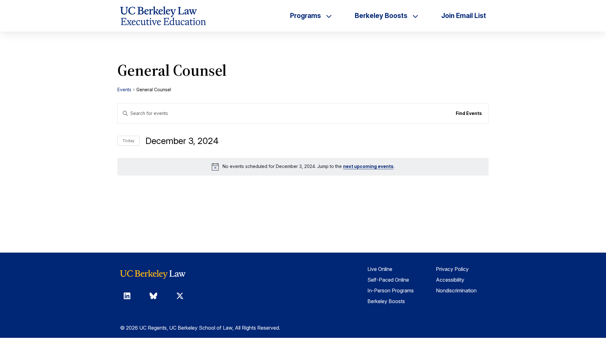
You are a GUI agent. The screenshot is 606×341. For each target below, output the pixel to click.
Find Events (469, 113)
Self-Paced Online (388, 280)
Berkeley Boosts (386, 301)
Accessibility (450, 280)
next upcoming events (368, 166)
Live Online (379, 269)
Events (124, 89)
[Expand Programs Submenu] (329, 16)
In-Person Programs (390, 290)
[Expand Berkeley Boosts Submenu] (415, 16)
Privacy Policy (452, 269)
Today (128, 140)
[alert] (303, 167)
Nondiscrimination (456, 290)
